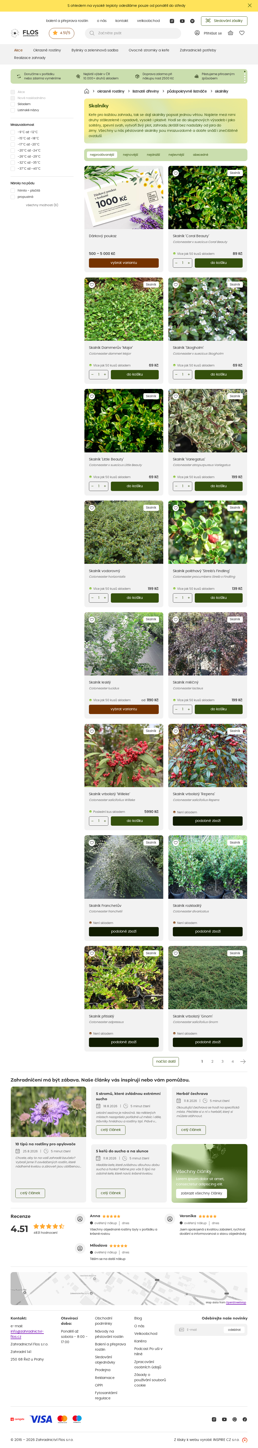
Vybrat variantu (124, 263)
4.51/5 (65, 33)
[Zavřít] (249, 5)
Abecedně (200, 154)
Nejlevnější (176, 154)
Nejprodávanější (102, 154)
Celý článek (30, 1193)
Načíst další (166, 1061)
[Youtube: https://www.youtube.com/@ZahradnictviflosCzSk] (182, 21)
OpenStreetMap (236, 1302)
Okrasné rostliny (47, 50)
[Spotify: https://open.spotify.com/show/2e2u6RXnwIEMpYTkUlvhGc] (192, 21)
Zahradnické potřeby (198, 50)
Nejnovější (130, 154)
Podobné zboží (207, 821)
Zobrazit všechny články (201, 1193)
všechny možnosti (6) (42, 205)
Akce (18, 50)
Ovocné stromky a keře (149, 50)
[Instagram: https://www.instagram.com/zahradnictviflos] (172, 21)
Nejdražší (153, 154)
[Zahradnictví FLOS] (24, 33)
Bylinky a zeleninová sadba (95, 50)
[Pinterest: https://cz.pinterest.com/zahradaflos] (235, 1419)
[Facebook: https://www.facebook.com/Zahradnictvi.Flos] (245, 1419)
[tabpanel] (40, 76)
